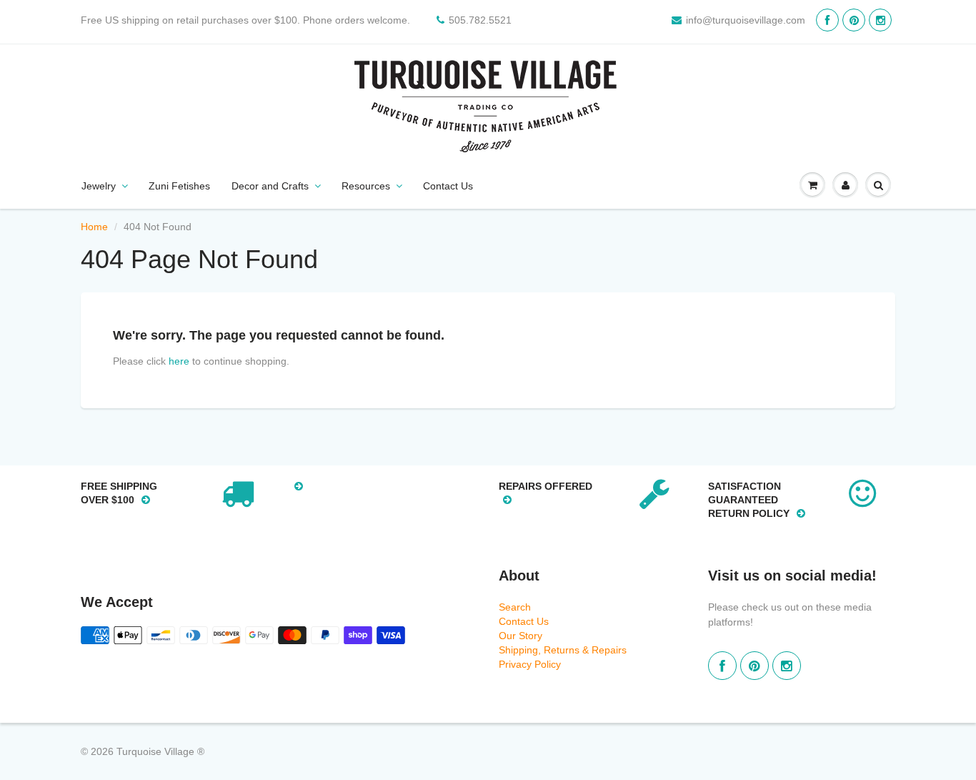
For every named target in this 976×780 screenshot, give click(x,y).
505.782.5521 (480, 20)
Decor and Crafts (270, 186)
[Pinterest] (853, 20)
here (179, 361)
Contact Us (448, 186)
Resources (366, 186)
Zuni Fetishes (179, 186)
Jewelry (98, 186)
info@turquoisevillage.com (745, 20)
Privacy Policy (530, 664)
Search (515, 607)
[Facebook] (827, 20)
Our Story (520, 635)
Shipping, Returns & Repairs (563, 650)
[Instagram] (880, 20)
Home (94, 226)
